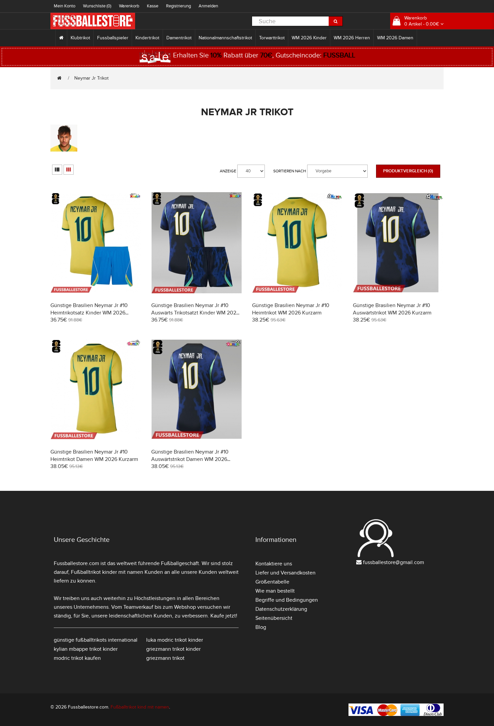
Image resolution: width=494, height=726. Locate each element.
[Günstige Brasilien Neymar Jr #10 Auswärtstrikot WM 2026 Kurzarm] (398, 242)
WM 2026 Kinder (309, 38)
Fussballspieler (112, 38)
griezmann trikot (165, 658)
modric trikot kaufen (77, 658)
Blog (260, 627)
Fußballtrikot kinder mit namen (107, 572)
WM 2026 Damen (395, 38)
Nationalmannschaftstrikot (225, 38)
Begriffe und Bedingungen (286, 600)
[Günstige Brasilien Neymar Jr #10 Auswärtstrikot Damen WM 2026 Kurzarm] (197, 388)
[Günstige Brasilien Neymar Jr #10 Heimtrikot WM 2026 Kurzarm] (297, 242)
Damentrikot (179, 38)
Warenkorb (129, 6)
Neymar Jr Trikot (91, 78)
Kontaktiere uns (273, 563)
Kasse (152, 6)
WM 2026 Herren (352, 38)
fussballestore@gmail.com (393, 562)
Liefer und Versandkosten (285, 572)
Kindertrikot (147, 38)
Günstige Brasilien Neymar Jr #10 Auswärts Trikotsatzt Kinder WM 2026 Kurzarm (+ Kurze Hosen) (195, 313)
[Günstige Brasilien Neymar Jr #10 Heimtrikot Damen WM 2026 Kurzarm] (96, 388)
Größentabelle (272, 582)
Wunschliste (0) (97, 6)
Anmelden (208, 6)
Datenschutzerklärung (281, 609)
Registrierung (178, 6)
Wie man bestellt (275, 591)
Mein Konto (64, 6)
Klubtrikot (80, 38)
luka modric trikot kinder (174, 640)
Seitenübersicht (273, 618)
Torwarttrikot (272, 38)
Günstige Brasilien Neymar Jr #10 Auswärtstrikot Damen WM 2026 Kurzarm (190, 459)
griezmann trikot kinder (173, 649)
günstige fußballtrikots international (95, 640)
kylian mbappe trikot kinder (86, 649)
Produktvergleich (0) (408, 171)
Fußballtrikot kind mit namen (140, 707)
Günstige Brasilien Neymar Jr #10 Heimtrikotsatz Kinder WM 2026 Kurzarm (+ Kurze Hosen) (89, 313)
